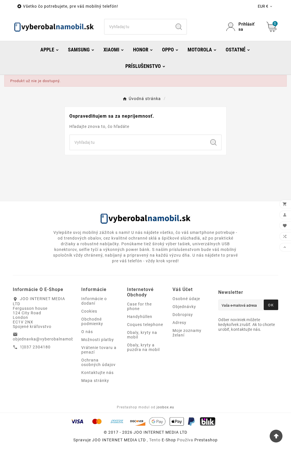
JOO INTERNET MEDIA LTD (119, 440)
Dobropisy (182, 314)
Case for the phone (139, 306)
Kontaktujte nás (97, 372)
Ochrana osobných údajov (98, 362)
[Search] (179, 27)
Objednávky (184, 306)
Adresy (179, 322)
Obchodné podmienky (92, 321)
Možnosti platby (97, 339)
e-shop (169, 440)
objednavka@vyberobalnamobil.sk (47, 339)
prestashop (206, 440)
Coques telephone (145, 324)
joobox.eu (165, 407)
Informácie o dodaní (94, 300)
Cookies (89, 311)
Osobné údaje (186, 298)
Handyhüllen (139, 316)
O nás (87, 331)
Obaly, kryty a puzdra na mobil (143, 347)
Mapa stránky (95, 380)
